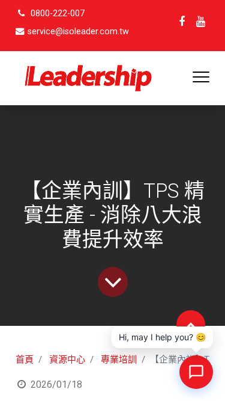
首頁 (25, 359)
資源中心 (67, 359)
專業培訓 (119, 359)
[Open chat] (196, 372)
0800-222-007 (58, 13)
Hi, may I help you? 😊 (162, 337)
